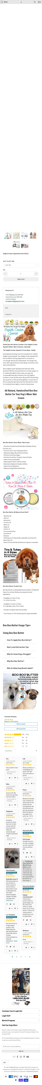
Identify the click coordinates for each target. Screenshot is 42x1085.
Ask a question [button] (21, 729)
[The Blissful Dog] (21, 2)
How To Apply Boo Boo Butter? (19, 640)
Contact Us (8, 314)
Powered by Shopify (32, 1071)
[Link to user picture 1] (12, 858)
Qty (4, 270)
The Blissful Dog (13, 1067)
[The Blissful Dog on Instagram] (20, 1057)
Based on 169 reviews (11, 721)
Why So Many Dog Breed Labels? (20, 668)
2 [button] (16, 956)
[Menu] (1, 2)
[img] (12, 765)
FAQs (6, 308)
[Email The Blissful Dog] (14, 1057)
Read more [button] (9, 900)
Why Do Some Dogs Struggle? (19, 654)
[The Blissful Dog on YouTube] (27, 1057)
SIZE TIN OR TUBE (8, 261)
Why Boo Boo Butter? (15, 661)
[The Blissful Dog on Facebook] (17, 1057)
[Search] (35, 2)
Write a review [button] (21, 724)
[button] (8, 734)
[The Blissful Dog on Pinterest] (24, 1057)
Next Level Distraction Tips (18, 647)
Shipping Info (9, 290)
